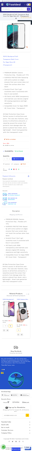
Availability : (9, 151)
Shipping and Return (16, 214)
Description (16, 211)
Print (24, 164)
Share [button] (5, 170)
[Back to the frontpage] (16, 18)
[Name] (27, 415)
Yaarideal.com (19, 439)
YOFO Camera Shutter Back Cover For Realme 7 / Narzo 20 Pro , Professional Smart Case (23, 299)
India (27, 439)
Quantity (6, 156)
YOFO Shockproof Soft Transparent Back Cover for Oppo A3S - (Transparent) (9, 299)
